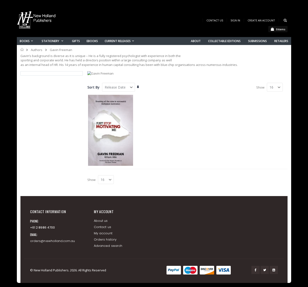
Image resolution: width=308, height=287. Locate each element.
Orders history (105, 239)
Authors (36, 49)
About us (101, 220)
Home (22, 49)
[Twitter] (265, 270)
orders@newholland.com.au (52, 241)
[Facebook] (255, 270)
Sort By (93, 87)
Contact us (102, 227)
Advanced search (108, 245)
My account (103, 233)
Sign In (235, 20)
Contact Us (214, 20)
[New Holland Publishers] (37, 21)
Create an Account (261, 20)
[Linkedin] (274, 270)
